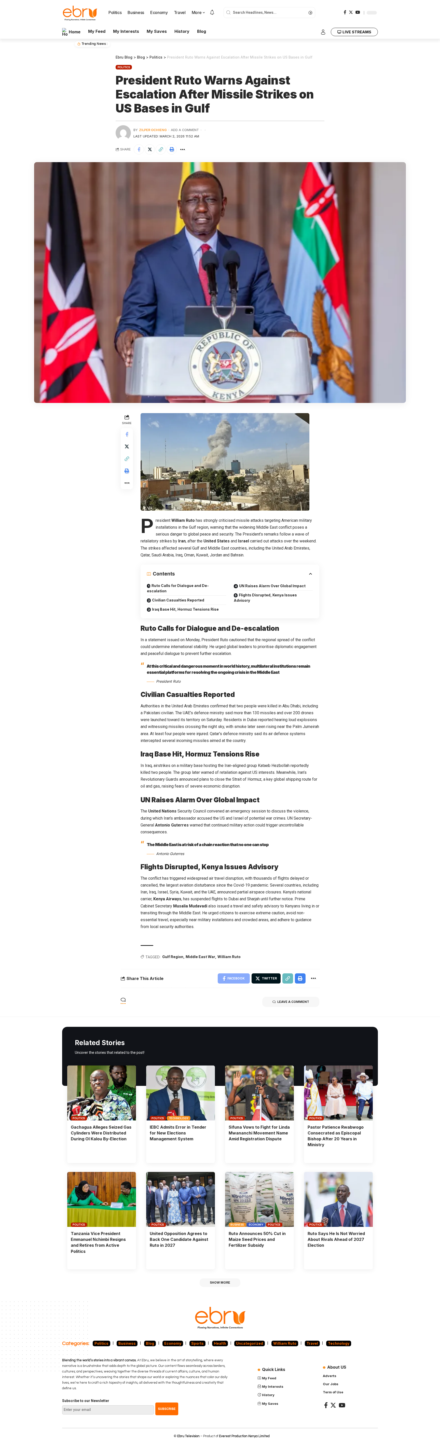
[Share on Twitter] (150, 149)
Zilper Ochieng (153, 130)
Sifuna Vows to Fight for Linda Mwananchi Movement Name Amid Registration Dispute (259, 1133)
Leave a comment (293, 1002)
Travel (312, 1343)
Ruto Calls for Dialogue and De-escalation (178, 588)
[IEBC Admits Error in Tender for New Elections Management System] (180, 1093)
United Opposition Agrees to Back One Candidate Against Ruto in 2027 (179, 1239)
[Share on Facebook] (139, 149)
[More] (182, 149)
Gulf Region (172, 957)
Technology (179, 1118)
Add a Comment (185, 130)
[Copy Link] (161, 149)
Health (220, 1343)
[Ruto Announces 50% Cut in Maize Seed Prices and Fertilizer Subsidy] (259, 1199)
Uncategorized (249, 1343)
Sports (197, 1343)
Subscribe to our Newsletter (85, 1401)
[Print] (172, 149)
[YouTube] (357, 12)
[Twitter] (351, 12)
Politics (124, 67)
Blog (150, 1343)
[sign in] (323, 32)
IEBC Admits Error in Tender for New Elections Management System (178, 1133)
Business (237, 1224)
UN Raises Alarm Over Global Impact (272, 586)
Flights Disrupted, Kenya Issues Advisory (265, 597)
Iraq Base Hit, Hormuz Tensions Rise (185, 609)
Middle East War (200, 957)
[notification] (212, 12)
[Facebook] (345, 12)
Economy (256, 1224)
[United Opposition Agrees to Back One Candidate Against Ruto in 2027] (180, 1199)
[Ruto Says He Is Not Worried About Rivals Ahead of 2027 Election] (338, 1199)
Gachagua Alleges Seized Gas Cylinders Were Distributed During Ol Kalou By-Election (101, 1133)
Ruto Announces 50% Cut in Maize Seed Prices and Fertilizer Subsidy (257, 1239)
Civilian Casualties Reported (178, 600)
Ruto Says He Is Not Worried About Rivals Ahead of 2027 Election (336, 1239)
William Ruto (229, 957)
